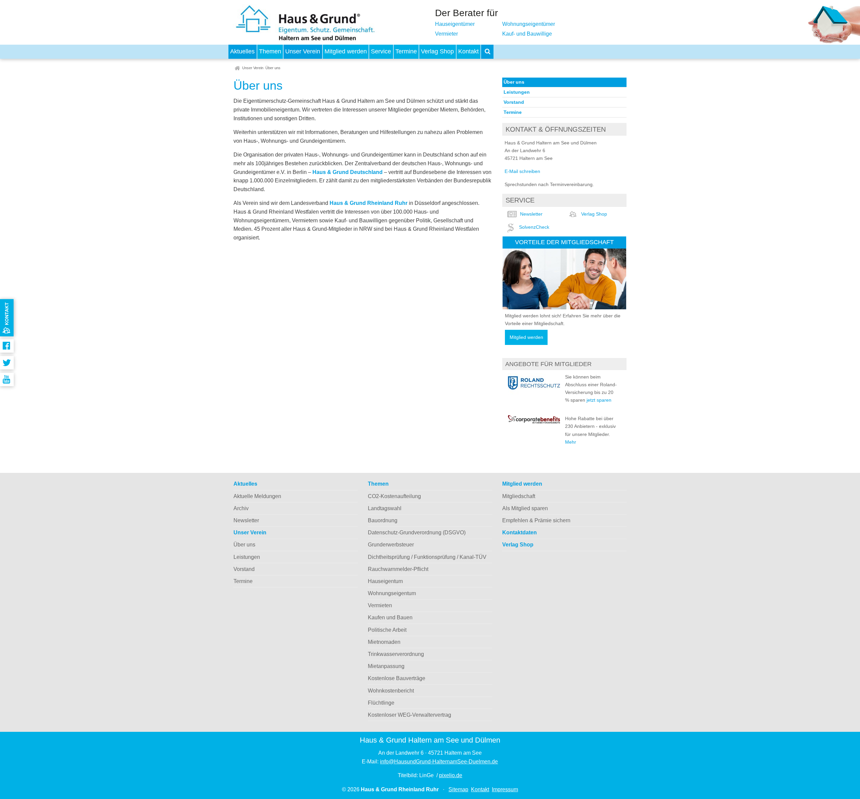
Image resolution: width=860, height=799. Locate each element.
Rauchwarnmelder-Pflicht (398, 569)
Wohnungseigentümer (528, 24)
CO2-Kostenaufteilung (394, 496)
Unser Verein (302, 51)
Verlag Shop (437, 51)
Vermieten (380, 605)
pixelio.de (450, 775)
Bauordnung (382, 520)
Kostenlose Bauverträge (396, 678)
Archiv (241, 508)
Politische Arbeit (387, 630)
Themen (270, 51)
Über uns (273, 68)
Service (381, 51)
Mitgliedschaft (518, 496)
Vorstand (514, 102)
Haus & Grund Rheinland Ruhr (368, 203)
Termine (406, 51)
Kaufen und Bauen (390, 617)
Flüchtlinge (381, 703)
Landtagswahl (384, 508)
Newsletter (531, 214)
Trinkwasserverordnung (396, 654)
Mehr (570, 442)
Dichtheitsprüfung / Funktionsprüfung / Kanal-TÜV (427, 557)
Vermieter (446, 34)
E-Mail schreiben (522, 171)
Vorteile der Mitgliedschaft (564, 242)
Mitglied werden (346, 51)
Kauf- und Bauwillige (527, 34)
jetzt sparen (599, 400)
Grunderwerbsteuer (391, 544)
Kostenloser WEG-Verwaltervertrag (409, 715)
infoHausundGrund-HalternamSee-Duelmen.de (439, 761)
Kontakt (468, 51)
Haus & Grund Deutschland (348, 172)
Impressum (505, 789)
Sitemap (458, 789)
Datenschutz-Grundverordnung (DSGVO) (417, 532)
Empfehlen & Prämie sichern (536, 520)
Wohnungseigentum (392, 593)
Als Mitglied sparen (525, 508)
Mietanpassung (386, 666)
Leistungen (517, 92)
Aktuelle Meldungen (257, 496)
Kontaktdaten (519, 532)
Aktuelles (242, 51)
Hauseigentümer (455, 24)
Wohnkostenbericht (391, 691)
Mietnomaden (384, 642)
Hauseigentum (385, 581)
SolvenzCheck (534, 227)
